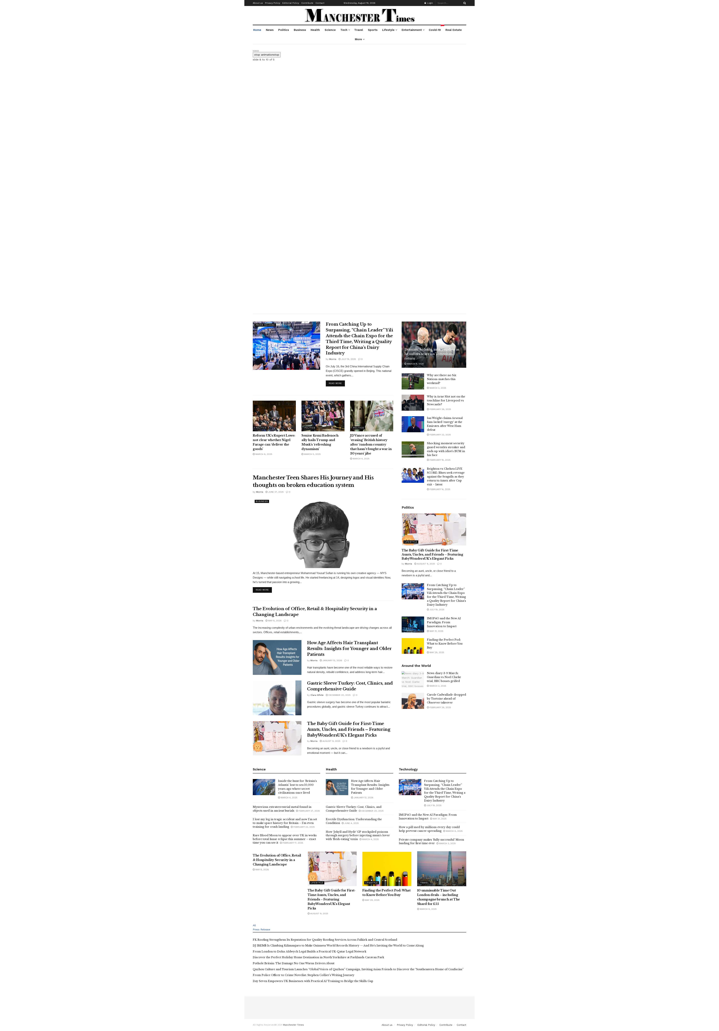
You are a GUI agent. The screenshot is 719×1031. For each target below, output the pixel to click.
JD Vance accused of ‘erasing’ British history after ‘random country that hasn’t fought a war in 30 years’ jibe (371, 444)
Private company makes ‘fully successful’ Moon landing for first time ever (431, 841)
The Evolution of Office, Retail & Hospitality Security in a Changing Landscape (277, 859)
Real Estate (453, 30)
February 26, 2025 (440, 409)
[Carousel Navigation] (359, 50)
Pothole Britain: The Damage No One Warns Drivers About (293, 963)
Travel (358, 30)
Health (315, 30)
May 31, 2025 (436, 631)
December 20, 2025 (339, 695)
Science (330, 30)
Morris (332, 359)
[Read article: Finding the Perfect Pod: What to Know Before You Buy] (413, 646)
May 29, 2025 (436, 652)
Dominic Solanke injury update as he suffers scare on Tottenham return (431, 354)
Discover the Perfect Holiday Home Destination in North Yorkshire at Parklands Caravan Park (318, 957)
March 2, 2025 (437, 388)
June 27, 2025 (275, 492)
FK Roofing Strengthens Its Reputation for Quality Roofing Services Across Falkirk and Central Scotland (325, 939)
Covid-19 (435, 28)
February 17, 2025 (292, 843)
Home (257, 30)
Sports (372, 30)
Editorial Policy (290, 3)
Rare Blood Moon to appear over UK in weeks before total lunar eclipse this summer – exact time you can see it (285, 839)
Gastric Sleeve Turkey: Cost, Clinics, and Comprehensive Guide (353, 808)
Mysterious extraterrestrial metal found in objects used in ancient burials (282, 808)
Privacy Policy (272, 3)
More (358, 39)
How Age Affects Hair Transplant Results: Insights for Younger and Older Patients (349, 648)
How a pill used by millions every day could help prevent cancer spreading (429, 829)
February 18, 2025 (439, 460)
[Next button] (257, 50)
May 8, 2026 (274, 620)
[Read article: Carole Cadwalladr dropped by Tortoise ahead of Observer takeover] (413, 701)
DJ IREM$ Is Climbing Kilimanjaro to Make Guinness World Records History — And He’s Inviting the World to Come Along (338, 945)
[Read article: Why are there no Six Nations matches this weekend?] (413, 381)
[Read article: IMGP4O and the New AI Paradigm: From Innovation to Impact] (413, 625)
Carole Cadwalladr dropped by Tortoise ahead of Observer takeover (446, 698)
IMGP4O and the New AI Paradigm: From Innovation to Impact (444, 622)
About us (258, 3)
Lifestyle (388, 30)
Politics (283, 30)
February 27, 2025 (309, 811)
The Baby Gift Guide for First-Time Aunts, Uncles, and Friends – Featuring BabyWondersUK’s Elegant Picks (348, 729)
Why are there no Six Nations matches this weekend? (441, 379)
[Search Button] (464, 3)
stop (266, 54)
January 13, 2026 (332, 660)
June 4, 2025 (351, 823)
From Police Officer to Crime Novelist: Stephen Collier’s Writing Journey (303, 975)
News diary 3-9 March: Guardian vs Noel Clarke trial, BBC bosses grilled (444, 677)
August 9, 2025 (331, 741)
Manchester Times (293, 1025)
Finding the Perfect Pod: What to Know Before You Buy (444, 643)
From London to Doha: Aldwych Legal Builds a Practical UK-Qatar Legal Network (309, 951)
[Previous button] (254, 50)
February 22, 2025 (440, 434)
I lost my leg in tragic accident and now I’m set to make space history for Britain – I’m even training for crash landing (285, 823)
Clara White (317, 695)
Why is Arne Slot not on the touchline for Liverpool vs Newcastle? (446, 400)
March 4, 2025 (360, 458)
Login (429, 3)
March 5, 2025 (312, 454)
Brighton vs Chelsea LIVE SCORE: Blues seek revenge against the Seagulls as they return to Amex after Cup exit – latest (446, 476)
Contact (319, 3)
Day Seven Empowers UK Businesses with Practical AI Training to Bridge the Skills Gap (313, 981)
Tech (343, 30)
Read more (337, 383)
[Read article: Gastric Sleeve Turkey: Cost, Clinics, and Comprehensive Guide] (277, 697)
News (270, 30)
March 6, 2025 (263, 454)
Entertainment (412, 30)
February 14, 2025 (439, 489)
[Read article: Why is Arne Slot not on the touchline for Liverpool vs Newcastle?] (413, 403)
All (254, 925)
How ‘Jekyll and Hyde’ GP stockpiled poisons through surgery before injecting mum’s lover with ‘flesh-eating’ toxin (358, 835)
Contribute (307, 3)
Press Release (265, 325)
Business (300, 30)
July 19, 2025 (348, 359)
